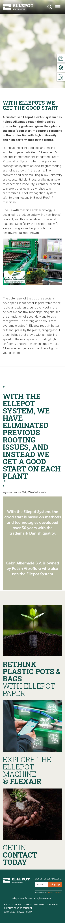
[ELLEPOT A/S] (18, 7)
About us (9, 904)
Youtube (58, 892)
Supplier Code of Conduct (18, 908)
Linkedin (49, 892)
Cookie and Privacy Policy (18, 912)
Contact (27, 904)
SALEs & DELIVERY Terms (46, 904)
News (18, 904)
